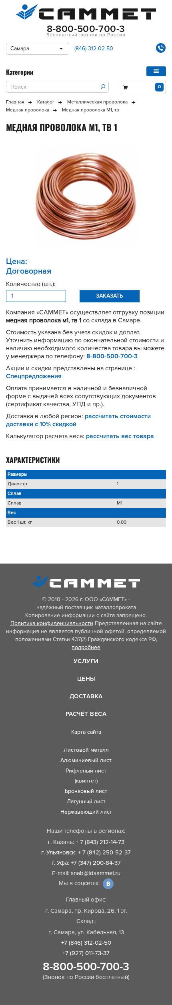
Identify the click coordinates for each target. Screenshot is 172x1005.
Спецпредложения (34, 376)
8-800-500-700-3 (86, 966)
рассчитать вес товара (120, 436)
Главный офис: (86, 899)
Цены (86, 678)
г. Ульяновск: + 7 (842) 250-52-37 (86, 852)
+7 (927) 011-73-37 (86, 953)
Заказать (109, 295)
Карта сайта (86, 732)
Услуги (86, 661)
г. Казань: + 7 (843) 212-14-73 (86, 842)
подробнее (86, 647)
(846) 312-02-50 (93, 48)
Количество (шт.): (31, 284)
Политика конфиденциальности (51, 623)
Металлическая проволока (97, 102)
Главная (15, 102)
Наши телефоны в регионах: (86, 830)
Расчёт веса (86, 713)
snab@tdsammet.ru (95, 873)
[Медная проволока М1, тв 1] (86, 196)
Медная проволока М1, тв (90, 110)
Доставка (86, 696)
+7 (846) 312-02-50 (86, 942)
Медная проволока (27, 110)
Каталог (45, 102)
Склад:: (86, 921)
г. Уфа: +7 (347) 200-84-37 (86, 862)
